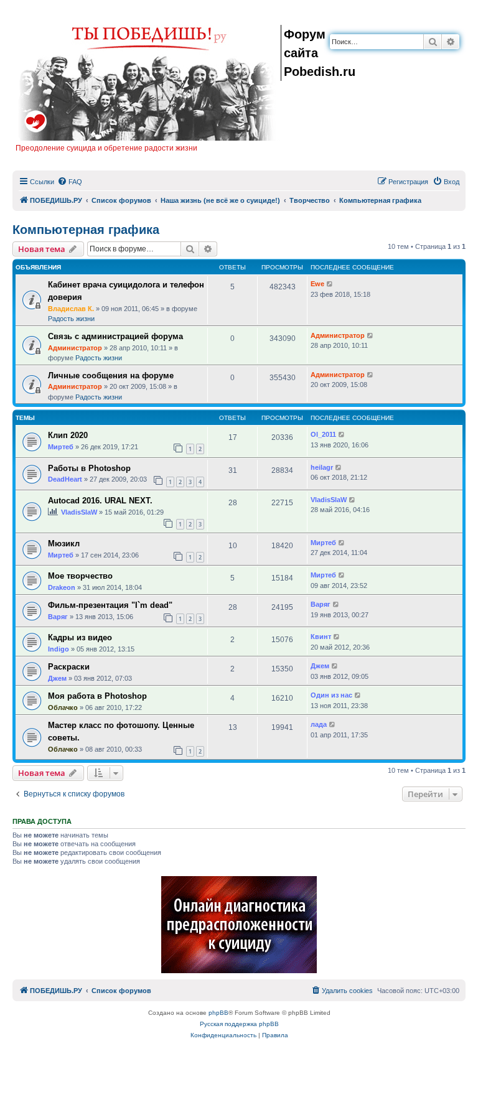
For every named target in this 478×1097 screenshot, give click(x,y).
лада (319, 724)
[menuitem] (69, 181)
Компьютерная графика (85, 229)
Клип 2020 (68, 435)
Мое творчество (80, 576)
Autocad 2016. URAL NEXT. (100, 500)
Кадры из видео (80, 637)
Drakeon (61, 587)
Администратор (75, 348)
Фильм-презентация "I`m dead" (110, 605)
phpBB (218, 1012)
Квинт (321, 636)
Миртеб (60, 446)
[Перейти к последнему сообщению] (330, 284)
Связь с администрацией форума (115, 336)
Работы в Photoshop (89, 468)
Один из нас (331, 695)
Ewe (317, 283)
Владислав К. (71, 308)
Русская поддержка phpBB (239, 1023)
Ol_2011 (323, 434)
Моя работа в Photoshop (97, 696)
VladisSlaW (79, 512)
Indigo (58, 649)
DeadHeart (65, 479)
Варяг (58, 616)
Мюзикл (64, 543)
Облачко (63, 707)
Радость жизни (71, 318)
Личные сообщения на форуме (111, 375)
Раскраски (69, 666)
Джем (57, 678)
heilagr (322, 467)
